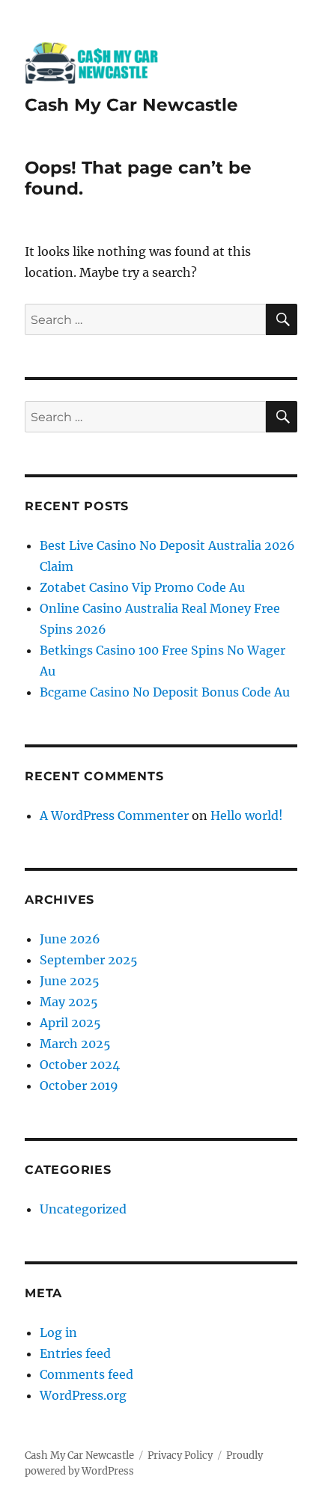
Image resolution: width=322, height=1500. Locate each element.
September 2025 (89, 959)
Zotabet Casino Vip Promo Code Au (142, 587)
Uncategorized (83, 1208)
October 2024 (80, 1064)
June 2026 (70, 938)
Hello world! (246, 815)
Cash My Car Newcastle (131, 104)
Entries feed (75, 1353)
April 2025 (70, 1022)
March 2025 (75, 1043)
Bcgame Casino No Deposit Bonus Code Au (165, 692)
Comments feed (86, 1374)
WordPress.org (83, 1395)
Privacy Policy (180, 1455)
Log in (58, 1332)
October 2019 (79, 1085)
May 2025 (69, 1001)
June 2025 (70, 980)
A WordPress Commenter (114, 815)
